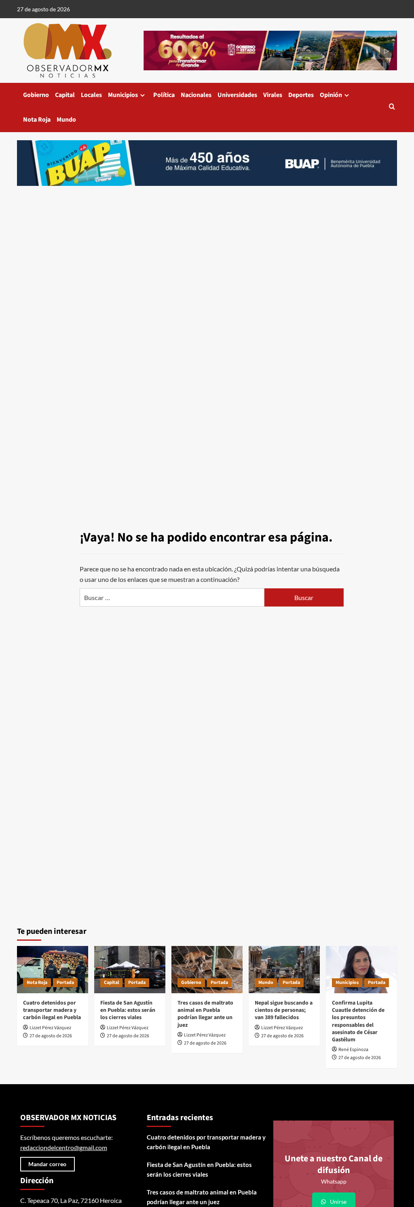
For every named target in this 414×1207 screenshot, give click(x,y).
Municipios (123, 95)
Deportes (301, 95)
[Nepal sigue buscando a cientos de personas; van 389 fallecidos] (284, 969)
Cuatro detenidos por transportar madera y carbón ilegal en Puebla (52, 1010)
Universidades (237, 95)
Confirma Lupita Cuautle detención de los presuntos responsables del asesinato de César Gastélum (358, 1021)
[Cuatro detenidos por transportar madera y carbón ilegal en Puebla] (52, 969)
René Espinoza (353, 1049)
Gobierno (36, 95)
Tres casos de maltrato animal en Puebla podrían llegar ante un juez (205, 1014)
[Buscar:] (172, 597)
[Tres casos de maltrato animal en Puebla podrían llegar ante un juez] (207, 969)
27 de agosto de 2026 (51, 1035)
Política (164, 95)
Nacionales (196, 95)
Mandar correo (47, 1164)
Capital (65, 95)
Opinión (331, 95)
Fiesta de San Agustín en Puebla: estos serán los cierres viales (127, 1010)
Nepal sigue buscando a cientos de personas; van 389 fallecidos (284, 1010)
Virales (272, 95)
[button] (392, 107)
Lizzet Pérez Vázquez (50, 1027)
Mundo (66, 119)
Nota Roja (37, 119)
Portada (65, 982)
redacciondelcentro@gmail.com (63, 1147)
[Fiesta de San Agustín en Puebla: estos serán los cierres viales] (129, 969)
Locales (91, 95)
